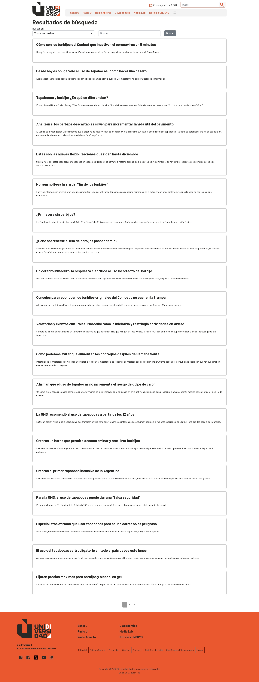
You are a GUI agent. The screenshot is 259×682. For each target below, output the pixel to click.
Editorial (82, 650)
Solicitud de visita (154, 650)
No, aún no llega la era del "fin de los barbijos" (72, 184)
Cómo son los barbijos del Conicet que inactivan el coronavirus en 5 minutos (96, 44)
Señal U (74, 12)
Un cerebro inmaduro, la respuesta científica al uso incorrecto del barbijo (94, 271)
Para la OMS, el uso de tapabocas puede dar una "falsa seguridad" (88, 497)
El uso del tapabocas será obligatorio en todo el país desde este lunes (91, 550)
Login (200, 650)
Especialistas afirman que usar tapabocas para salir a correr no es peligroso (96, 524)
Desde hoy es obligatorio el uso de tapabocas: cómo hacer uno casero (91, 71)
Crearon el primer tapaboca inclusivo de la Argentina (77, 471)
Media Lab (140, 12)
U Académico (122, 12)
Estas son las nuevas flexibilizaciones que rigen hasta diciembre (87, 154)
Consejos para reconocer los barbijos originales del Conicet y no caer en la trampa (101, 297)
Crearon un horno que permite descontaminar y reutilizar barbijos (88, 440)
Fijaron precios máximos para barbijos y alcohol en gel (79, 577)
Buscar (170, 33)
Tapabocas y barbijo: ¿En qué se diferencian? (72, 97)
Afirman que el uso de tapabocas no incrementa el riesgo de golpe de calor (95, 384)
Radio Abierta (103, 12)
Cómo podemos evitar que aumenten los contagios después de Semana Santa (97, 354)
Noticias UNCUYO (159, 12)
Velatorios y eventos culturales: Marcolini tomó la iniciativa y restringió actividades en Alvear (110, 324)
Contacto (137, 650)
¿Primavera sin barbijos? (55, 214)
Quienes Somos (97, 650)
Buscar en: (38, 28)
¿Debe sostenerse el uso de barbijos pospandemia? (76, 241)
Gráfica (126, 650)
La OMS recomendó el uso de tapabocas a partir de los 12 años (85, 414)
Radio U (87, 12)
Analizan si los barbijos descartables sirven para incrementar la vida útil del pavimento (105, 124)
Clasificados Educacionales (180, 650)
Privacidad (114, 650)
